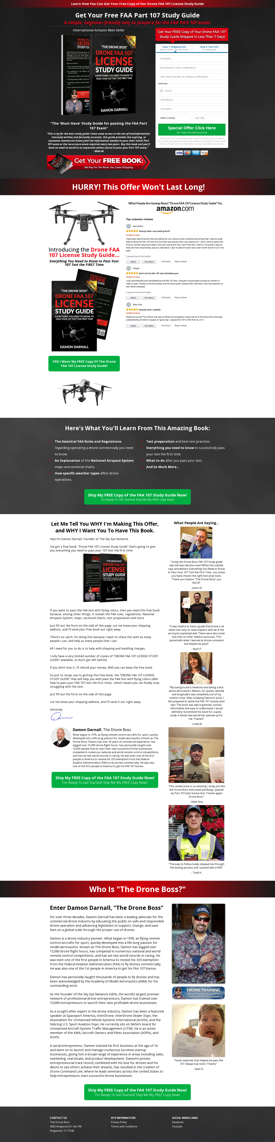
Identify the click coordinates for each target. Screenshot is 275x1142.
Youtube (177, 1126)
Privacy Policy (119, 1122)
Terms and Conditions (124, 1126)
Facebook (177, 1122)
